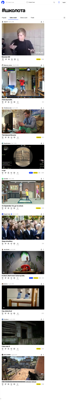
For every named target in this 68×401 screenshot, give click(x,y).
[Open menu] (0, 399)
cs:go (4, 170)
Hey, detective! (7, 311)
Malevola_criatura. (8, 65)
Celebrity (39, 137)
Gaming (38, 59)
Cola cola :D (6, 346)
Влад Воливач (7, 143)
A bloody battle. (7, 100)
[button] (64, 17)
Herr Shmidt (6, 249)
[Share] (41, 22)
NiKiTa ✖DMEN (7, 354)
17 (43, 313)
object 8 (6, 21)
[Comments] (9, 59)
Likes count (13, 17)
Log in (64, 2)
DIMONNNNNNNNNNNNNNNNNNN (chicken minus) (19, 382)
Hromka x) (6, 319)
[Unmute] (4, 53)
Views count (23, 17)
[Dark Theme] (54, 2)
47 (43, 348)
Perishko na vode (7, 107)
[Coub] (2, 2)
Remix (31, 172)
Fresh (32, 17)
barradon (6, 178)
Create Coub (32, 2)
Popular (4, 17)
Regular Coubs (7, 214)
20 (43, 59)
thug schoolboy (7, 241)
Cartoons (38, 208)
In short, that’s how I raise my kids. (13, 276)
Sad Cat (5, 283)
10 (43, 208)
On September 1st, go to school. (12, 206)
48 (43, 384)
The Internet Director (9, 135)
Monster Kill (6, 57)
